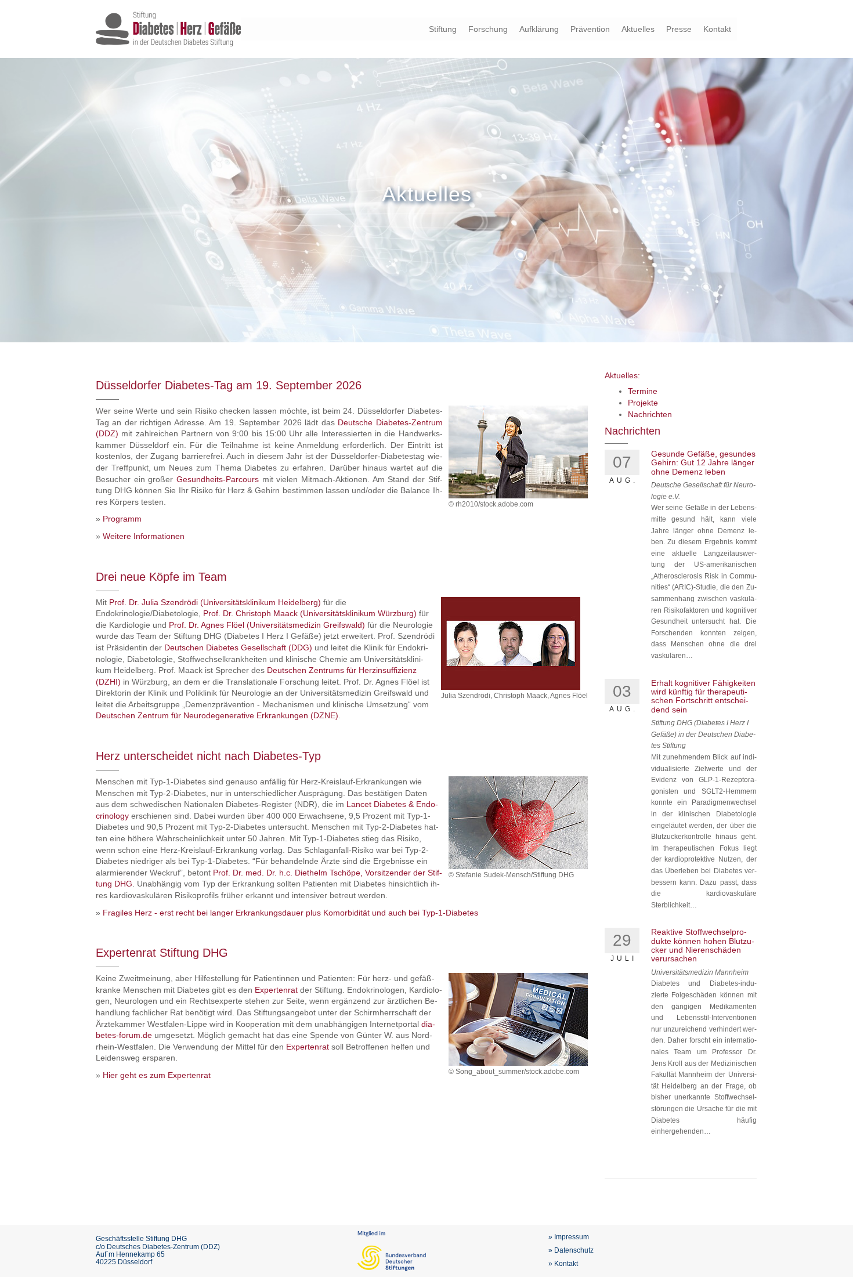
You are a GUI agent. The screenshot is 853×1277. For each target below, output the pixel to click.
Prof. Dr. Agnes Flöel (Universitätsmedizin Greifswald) (268, 625)
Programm (122, 518)
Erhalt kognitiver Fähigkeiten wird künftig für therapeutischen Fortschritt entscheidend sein (703, 696)
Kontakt (717, 29)
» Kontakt (563, 1264)
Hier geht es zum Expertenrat (157, 1075)
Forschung (488, 29)
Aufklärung (539, 29)
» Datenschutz (571, 1250)
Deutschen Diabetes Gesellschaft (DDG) (238, 647)
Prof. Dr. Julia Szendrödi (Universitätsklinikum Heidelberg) (215, 602)
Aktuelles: (622, 375)
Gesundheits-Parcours (217, 479)
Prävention (590, 29)
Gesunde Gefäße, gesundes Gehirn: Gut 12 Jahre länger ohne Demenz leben (703, 462)
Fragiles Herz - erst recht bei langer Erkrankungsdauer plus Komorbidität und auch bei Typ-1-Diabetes (290, 912)
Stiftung (443, 29)
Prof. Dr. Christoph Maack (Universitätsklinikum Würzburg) (310, 613)
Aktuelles (638, 29)
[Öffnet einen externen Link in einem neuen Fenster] (153, 1035)
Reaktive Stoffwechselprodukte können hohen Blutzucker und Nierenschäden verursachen (702, 945)
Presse (679, 29)
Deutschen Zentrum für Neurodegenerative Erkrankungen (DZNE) (217, 715)
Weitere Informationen (144, 536)
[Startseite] (168, 28)
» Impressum (568, 1237)
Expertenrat (276, 989)
